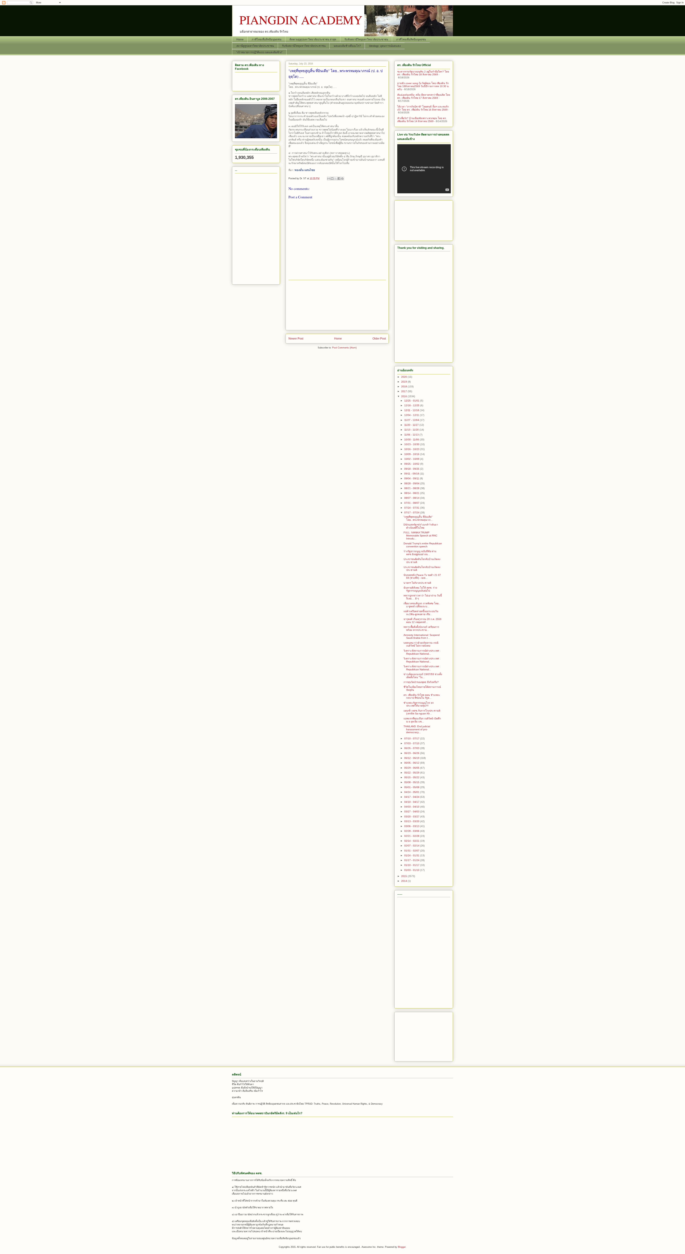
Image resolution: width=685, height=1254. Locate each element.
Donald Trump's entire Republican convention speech (423, 545)
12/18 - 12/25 (412, 405)
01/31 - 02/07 (412, 850)
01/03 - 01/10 (412, 870)
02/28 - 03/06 (412, 831)
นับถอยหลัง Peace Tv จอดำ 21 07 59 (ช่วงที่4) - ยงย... (422, 576)
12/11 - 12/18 (412, 410)
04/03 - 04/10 (412, 806)
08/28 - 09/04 (412, 483)
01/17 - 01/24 (412, 860)
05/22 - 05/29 (412, 772)
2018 (404, 386)
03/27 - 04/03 (412, 811)
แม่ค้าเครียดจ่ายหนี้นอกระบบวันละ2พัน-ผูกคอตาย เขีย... (421, 613)
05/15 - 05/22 (412, 777)
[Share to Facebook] (339, 178)
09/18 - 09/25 (412, 468)
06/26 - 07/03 (412, 748)
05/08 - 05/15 (412, 782)
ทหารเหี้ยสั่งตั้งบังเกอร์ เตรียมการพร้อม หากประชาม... (421, 628)
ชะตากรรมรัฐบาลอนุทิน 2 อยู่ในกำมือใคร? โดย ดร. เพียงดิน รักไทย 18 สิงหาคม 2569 (423, 73)
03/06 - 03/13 (412, 826)
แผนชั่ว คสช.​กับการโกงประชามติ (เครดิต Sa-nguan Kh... (422, 712)
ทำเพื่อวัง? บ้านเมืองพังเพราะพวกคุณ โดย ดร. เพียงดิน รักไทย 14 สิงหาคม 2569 (422, 120)
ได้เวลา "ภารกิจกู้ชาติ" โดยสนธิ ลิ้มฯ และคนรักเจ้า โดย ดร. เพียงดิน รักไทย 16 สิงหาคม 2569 (423, 108)
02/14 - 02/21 (412, 840)
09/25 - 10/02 (412, 463)
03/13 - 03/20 (412, 821)
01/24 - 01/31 (412, 855)
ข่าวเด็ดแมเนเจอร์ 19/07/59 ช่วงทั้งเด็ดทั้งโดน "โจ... (423, 676)
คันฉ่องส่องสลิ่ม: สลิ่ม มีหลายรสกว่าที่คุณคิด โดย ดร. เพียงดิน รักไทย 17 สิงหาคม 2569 (423, 96)
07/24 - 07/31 (412, 507)
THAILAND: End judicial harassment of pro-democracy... (417, 729)
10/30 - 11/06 (412, 439)
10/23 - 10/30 (412, 444)
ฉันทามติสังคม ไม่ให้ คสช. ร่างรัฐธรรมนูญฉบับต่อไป (420, 589)
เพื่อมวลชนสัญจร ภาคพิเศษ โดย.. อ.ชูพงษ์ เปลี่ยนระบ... (422, 605)
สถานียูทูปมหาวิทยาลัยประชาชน (255, 45)
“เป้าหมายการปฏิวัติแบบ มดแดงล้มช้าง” (259, 52)
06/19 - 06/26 (412, 753)
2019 (404, 381)
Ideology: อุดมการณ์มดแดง (385, 45)
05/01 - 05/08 (412, 787)
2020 (404, 376)
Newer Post (295, 338)
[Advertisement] (337, 305)
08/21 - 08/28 (412, 488)
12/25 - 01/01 (412, 400)
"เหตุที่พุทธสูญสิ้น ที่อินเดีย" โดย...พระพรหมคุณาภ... (418, 518)
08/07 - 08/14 (412, 497)
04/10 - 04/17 (412, 801)
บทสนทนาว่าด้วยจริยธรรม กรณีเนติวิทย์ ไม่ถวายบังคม (421, 644)
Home (239, 39)
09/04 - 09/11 (412, 478)
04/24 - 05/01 (412, 792)
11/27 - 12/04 (412, 420)
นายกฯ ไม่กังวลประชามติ (417, 582)
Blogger (401, 1247)
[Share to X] (335, 178)
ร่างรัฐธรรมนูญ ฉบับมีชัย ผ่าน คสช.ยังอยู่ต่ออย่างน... (420, 553)
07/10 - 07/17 (412, 738)
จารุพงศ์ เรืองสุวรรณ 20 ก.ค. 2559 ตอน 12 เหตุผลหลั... (422, 621)
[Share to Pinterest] (342, 178)
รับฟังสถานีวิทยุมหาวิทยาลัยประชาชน (366, 39)
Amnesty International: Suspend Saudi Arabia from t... (422, 636)
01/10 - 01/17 (412, 865)
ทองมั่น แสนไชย (305, 170)
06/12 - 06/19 (412, 758)
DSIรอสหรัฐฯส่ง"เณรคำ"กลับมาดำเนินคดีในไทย (421, 526)
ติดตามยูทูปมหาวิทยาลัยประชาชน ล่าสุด (313, 39)
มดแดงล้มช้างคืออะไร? (347, 45)
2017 (404, 391)
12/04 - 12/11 (412, 415)
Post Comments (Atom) (344, 347)
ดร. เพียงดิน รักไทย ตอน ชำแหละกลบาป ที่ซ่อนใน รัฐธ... (422, 696)
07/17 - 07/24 (412, 512)
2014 (404, 880)
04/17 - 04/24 (412, 796)
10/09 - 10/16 (412, 454)
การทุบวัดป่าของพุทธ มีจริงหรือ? (421, 682)
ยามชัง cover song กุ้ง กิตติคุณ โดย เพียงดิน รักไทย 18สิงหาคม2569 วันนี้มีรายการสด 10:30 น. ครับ (423, 86)
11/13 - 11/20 (411, 429)
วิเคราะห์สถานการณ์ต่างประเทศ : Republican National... (422, 652)
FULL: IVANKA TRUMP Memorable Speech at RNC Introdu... (420, 535)
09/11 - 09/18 (412, 473)
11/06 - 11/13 (411, 434)
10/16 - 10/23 (412, 449)
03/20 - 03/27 (412, 816)
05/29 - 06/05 (412, 767)
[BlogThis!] (332, 178)
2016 (404, 396)
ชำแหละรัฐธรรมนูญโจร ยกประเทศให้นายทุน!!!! (419, 704)
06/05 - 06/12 (412, 762)
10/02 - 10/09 (412, 459)
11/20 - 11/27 (411, 424)
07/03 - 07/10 (412, 743)
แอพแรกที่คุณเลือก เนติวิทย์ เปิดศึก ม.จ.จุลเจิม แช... (422, 720)
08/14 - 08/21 (412, 493)
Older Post (379, 338)
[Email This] (329, 178)
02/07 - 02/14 (412, 845)
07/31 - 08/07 (412, 502)
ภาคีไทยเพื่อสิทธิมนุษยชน (266, 39)
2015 (404, 876)
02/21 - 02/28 (412, 836)
